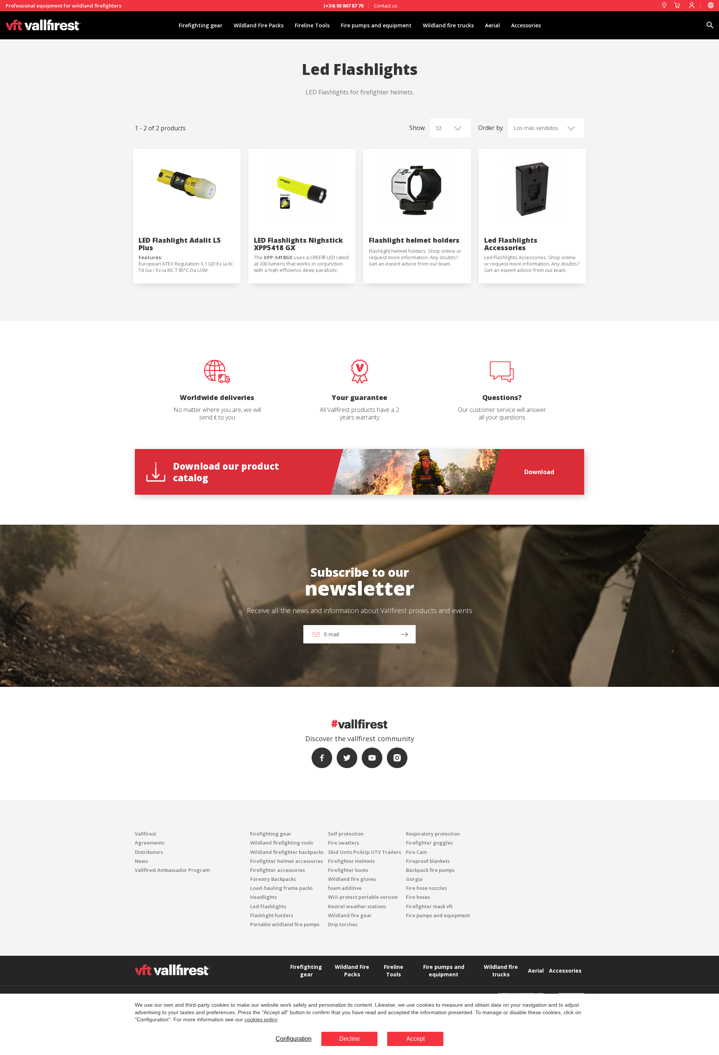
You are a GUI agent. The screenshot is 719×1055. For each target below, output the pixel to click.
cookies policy (261, 1019)
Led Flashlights (268, 906)
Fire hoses (418, 897)
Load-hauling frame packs (281, 888)
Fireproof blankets (428, 861)
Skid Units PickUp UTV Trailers (364, 852)
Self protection (346, 833)
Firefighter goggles (429, 842)
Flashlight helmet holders (414, 240)
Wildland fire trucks (448, 25)
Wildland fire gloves (352, 879)
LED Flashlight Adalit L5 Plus (180, 244)
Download (539, 472)
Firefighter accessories (277, 870)
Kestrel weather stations (357, 906)
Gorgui (414, 879)
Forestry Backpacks (273, 879)
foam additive (345, 888)
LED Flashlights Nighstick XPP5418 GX (298, 244)
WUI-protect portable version (363, 897)
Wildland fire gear (350, 915)
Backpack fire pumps (430, 870)
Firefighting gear (200, 25)
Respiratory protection (433, 833)
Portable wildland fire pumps (284, 924)
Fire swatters (343, 842)
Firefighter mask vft (429, 906)
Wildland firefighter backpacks (287, 852)
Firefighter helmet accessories (286, 861)
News (141, 861)
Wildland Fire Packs (258, 25)
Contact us (386, 5)
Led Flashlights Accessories (510, 244)
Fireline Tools (312, 25)
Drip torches (342, 924)
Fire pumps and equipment (376, 25)
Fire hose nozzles (426, 888)
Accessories (526, 25)
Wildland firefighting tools (281, 842)
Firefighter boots (348, 870)
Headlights (263, 897)
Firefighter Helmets (351, 861)
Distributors (149, 852)
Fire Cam (416, 852)
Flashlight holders (271, 915)
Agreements (149, 842)
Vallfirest (145, 833)
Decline (349, 1039)
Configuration (294, 1039)
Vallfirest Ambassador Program (172, 870)
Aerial (492, 25)
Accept (415, 1039)
